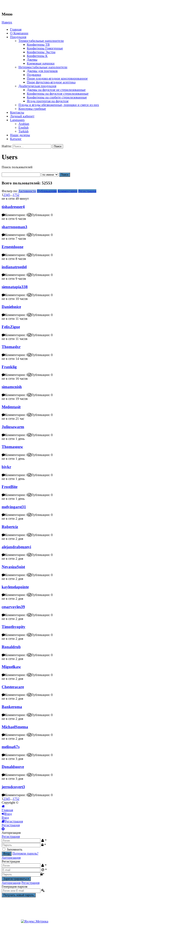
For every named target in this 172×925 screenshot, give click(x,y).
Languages (17, 120)
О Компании (19, 33)
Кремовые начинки (41, 63)
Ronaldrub (11, 647)
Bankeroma (12, 707)
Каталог (16, 139)
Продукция (18, 37)
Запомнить (14, 849)
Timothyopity (13, 626)
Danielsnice (11, 306)
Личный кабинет (22, 116)
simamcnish (12, 387)
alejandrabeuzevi (16, 547)
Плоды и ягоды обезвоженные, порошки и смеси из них (58, 105)
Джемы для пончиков (42, 71)
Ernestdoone (12, 247)
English (23, 127)
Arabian (23, 124)
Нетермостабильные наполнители (42, 67)
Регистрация (87, 191)
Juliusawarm (13, 427)
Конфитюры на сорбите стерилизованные (57, 97)
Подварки (34, 74)
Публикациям (47, 191)
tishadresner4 (13, 207)
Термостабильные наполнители (41, 41)
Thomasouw (12, 446)
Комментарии (67, 191)
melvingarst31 (14, 507)
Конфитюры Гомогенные (45, 48)
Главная (15, 29)
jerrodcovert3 (13, 787)
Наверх (7, 22)
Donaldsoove (13, 766)
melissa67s (11, 747)
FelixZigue (11, 327)
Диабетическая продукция (37, 86)
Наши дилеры (20, 135)
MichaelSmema (15, 727)
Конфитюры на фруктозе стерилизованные (58, 93)
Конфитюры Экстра (41, 52)
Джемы (32, 59)
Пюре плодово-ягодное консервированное (57, 78)
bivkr (6, 467)
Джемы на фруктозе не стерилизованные (56, 90)
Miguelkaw (11, 667)
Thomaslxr (11, 347)
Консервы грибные (32, 108)
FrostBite (9, 487)
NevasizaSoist (13, 567)
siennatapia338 (15, 287)
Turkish (23, 131)
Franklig (9, 367)
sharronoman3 (14, 227)
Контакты (17, 112)
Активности (27, 191)
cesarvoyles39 (13, 607)
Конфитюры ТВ (38, 44)
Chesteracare (13, 687)
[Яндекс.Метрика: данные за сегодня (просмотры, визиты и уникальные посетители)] (34, 921)
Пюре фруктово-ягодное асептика (51, 82)
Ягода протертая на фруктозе (48, 101)
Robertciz (10, 527)
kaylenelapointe (15, 587)
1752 (16, 195)
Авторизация (11, 857)
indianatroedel (14, 267)
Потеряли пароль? (25, 853)
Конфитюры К (37, 56)
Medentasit (11, 407)
